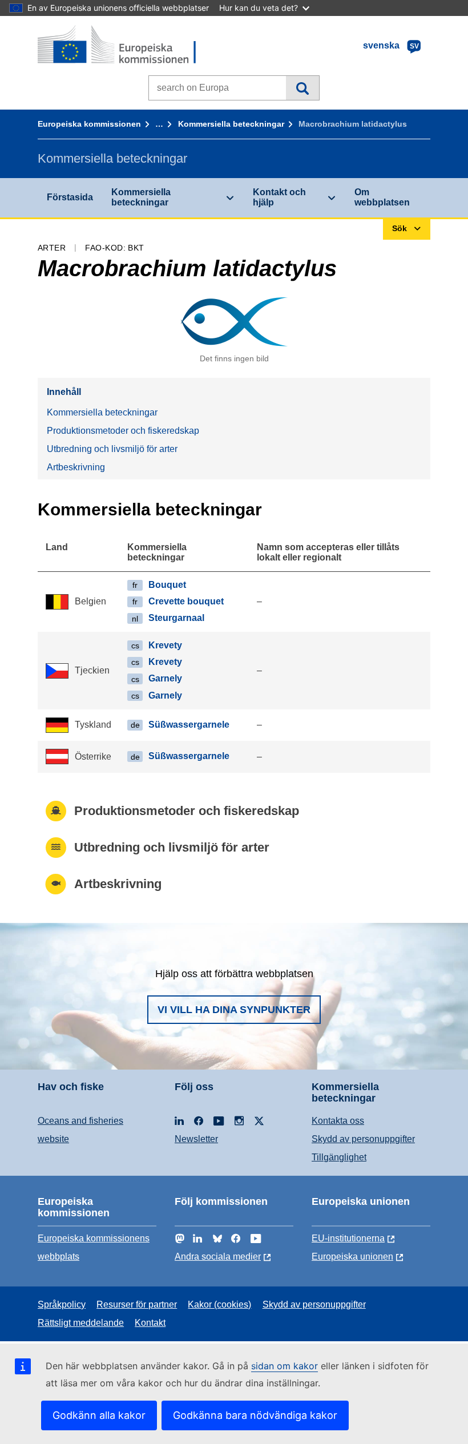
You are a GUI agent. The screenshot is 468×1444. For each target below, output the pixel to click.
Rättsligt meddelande (81, 1323)
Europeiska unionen (352, 1256)
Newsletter (196, 1139)
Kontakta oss (338, 1121)
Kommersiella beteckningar (231, 123)
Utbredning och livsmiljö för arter (112, 449)
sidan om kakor (284, 1366)
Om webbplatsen (382, 197)
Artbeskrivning (76, 467)
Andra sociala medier (218, 1256)
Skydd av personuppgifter (363, 1139)
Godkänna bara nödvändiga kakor (255, 1415)
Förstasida (70, 197)
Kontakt (150, 1323)
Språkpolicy (62, 1304)
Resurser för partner (136, 1304)
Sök (302, 88)
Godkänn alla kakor (99, 1415)
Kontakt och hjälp (279, 197)
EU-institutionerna (348, 1238)
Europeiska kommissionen (89, 123)
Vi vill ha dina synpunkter (234, 1009)
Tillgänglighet (339, 1157)
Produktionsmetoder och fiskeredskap (123, 430)
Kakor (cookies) (219, 1304)
